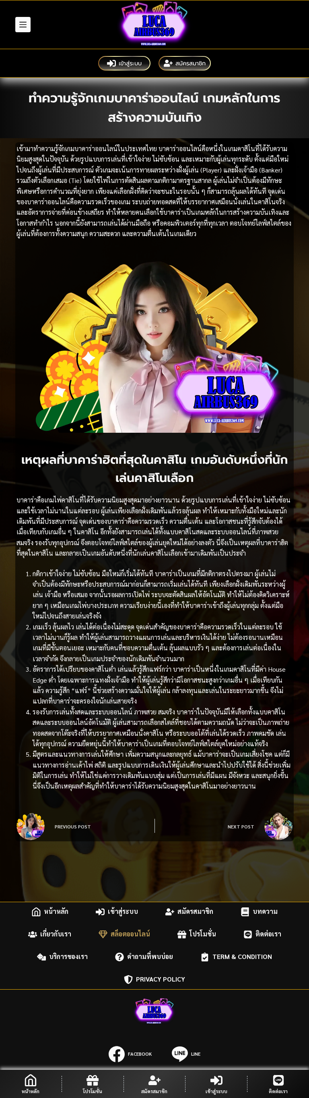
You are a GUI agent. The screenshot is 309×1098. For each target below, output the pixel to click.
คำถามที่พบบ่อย (150, 957)
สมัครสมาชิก (190, 63)
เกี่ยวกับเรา (55, 934)
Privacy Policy (160, 979)
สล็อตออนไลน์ (130, 934)
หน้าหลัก (56, 911)
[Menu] (23, 24)
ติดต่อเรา (268, 934)
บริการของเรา (68, 957)
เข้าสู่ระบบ (130, 63)
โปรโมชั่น (203, 934)
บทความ (265, 911)
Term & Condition (242, 957)
